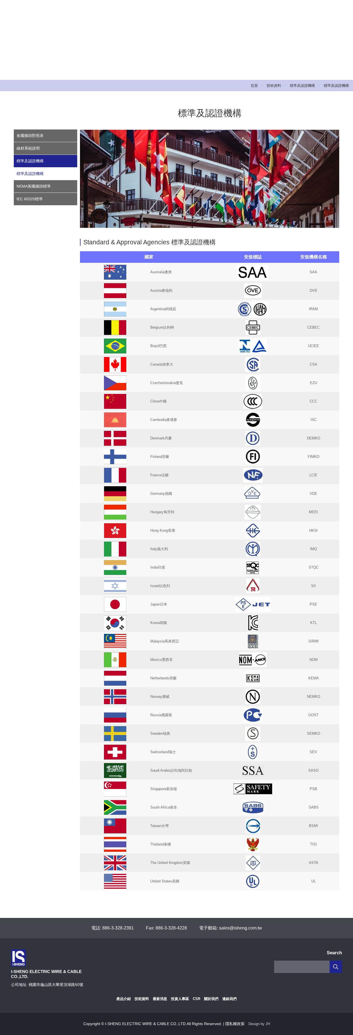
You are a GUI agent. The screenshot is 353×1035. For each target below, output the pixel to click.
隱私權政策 (235, 1024)
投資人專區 (180, 999)
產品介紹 (123, 999)
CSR (196, 999)
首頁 (254, 85)
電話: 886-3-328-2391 (112, 928)
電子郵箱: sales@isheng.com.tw (230, 928)
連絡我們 (229, 999)
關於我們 (211, 999)
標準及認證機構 (302, 85)
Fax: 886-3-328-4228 (166, 928)
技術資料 (274, 85)
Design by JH (259, 1024)
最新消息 (160, 999)
